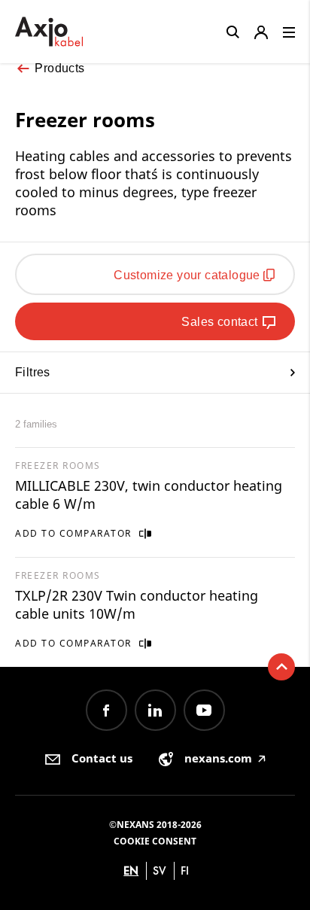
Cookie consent (155, 841)
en (130, 870)
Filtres (32, 372)
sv (159, 870)
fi (185, 870)
